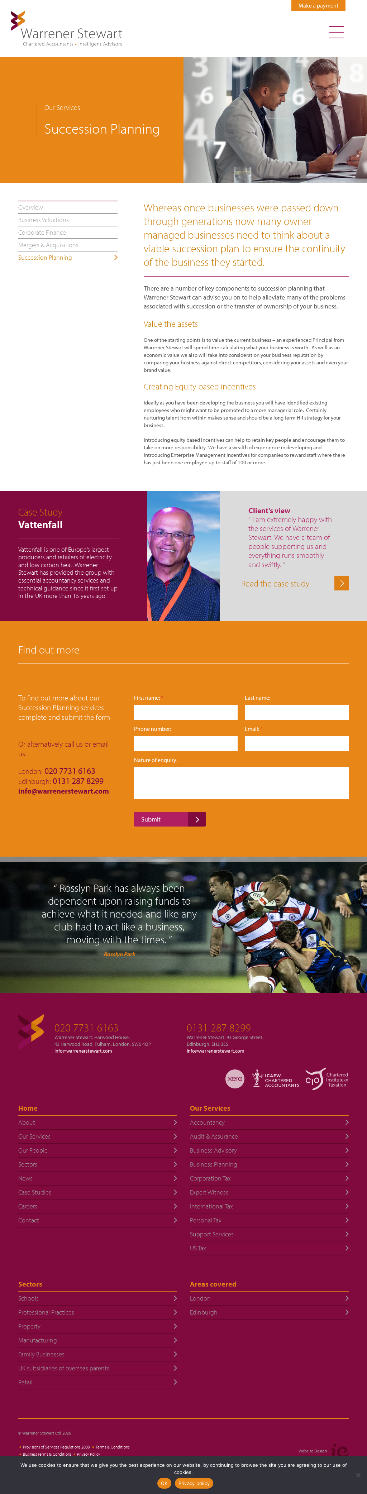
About (26, 1122)
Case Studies (34, 1192)
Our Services (34, 1136)
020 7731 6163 (86, 1027)
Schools (28, 1298)
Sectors (27, 1164)
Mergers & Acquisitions (48, 245)
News (25, 1178)
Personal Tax (205, 1220)
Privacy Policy (88, 1454)
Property (29, 1326)
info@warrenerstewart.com (64, 790)
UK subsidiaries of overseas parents (63, 1368)
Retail (25, 1382)
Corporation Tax (210, 1178)
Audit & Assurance (214, 1136)
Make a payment (318, 5)
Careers (27, 1206)
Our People (33, 1150)
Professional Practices (46, 1312)
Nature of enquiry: (155, 760)
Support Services (212, 1234)
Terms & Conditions (112, 1447)
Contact (28, 1220)
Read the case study (275, 583)
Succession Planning (45, 257)
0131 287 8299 (219, 1027)
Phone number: (152, 729)
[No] (358, 1475)
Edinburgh (204, 1312)
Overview (30, 207)
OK (164, 1483)
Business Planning (213, 1164)
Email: (254, 729)
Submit (151, 819)
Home (28, 1107)
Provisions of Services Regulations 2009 (56, 1447)
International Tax (211, 1206)
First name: (148, 697)
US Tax (198, 1248)
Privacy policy (194, 1483)
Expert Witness (209, 1192)
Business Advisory (213, 1150)
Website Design (313, 1451)
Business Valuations (43, 220)
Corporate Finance (42, 232)
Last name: (257, 697)
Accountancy (207, 1122)
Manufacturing (37, 1340)
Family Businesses (41, 1354)
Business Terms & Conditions (47, 1454)
